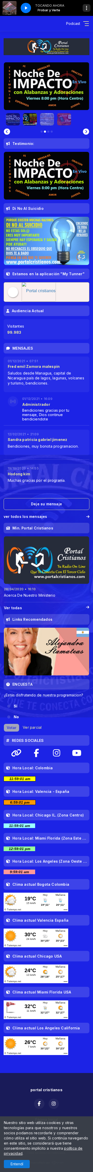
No (16, 717)
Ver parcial (32, 727)
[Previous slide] (7, 132)
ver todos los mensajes (25, 516)
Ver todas (13, 608)
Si (15, 706)
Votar (11, 727)
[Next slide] (86, 132)
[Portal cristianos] (42, 292)
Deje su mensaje (46, 504)
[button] (13, 119)
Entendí (17, 1164)
